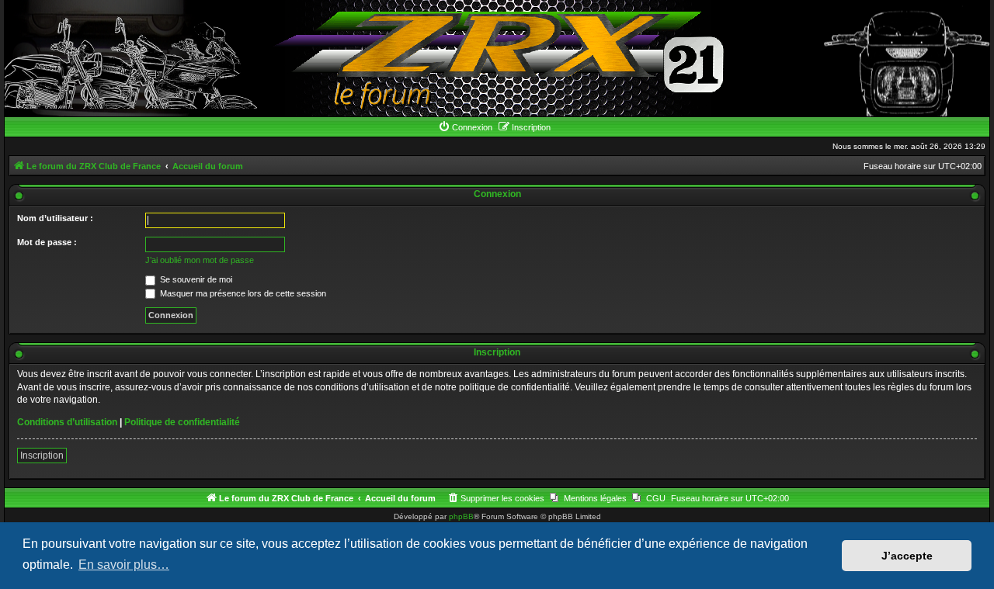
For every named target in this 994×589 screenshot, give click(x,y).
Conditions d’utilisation (67, 422)
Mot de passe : (47, 242)
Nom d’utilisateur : (55, 218)
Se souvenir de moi (195, 279)
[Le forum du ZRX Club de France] (497, 58)
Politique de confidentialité (182, 422)
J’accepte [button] (907, 555)
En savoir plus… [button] (123, 564)
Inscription (42, 455)
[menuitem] (465, 127)
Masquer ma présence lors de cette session (242, 293)
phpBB (461, 516)
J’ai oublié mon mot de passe (199, 260)
